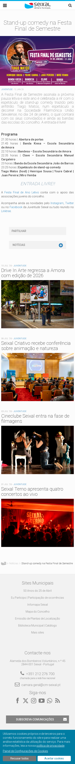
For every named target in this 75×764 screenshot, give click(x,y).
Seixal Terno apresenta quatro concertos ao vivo (32, 491)
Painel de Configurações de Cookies (25, 751)
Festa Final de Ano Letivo (21, 192)
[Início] (38, 8)
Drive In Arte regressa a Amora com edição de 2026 (33, 273)
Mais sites (37, 632)
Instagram (57, 203)
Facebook (16, 207)
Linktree (6, 211)
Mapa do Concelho (38, 611)
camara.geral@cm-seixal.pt (40, 685)
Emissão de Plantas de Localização (37, 618)
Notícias (19, 245)
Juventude (7, 89)
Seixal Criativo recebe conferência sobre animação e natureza (36, 345)
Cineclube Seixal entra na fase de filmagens (35, 418)
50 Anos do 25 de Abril (37, 590)
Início (3, 563)
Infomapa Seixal (37, 604)
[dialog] (37, 747)
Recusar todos (19, 758)
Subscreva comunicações (35, 719)
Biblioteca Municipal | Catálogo (37, 625)
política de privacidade (50, 745)
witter (70, 203)
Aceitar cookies (54, 758)
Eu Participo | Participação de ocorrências (37, 597)
